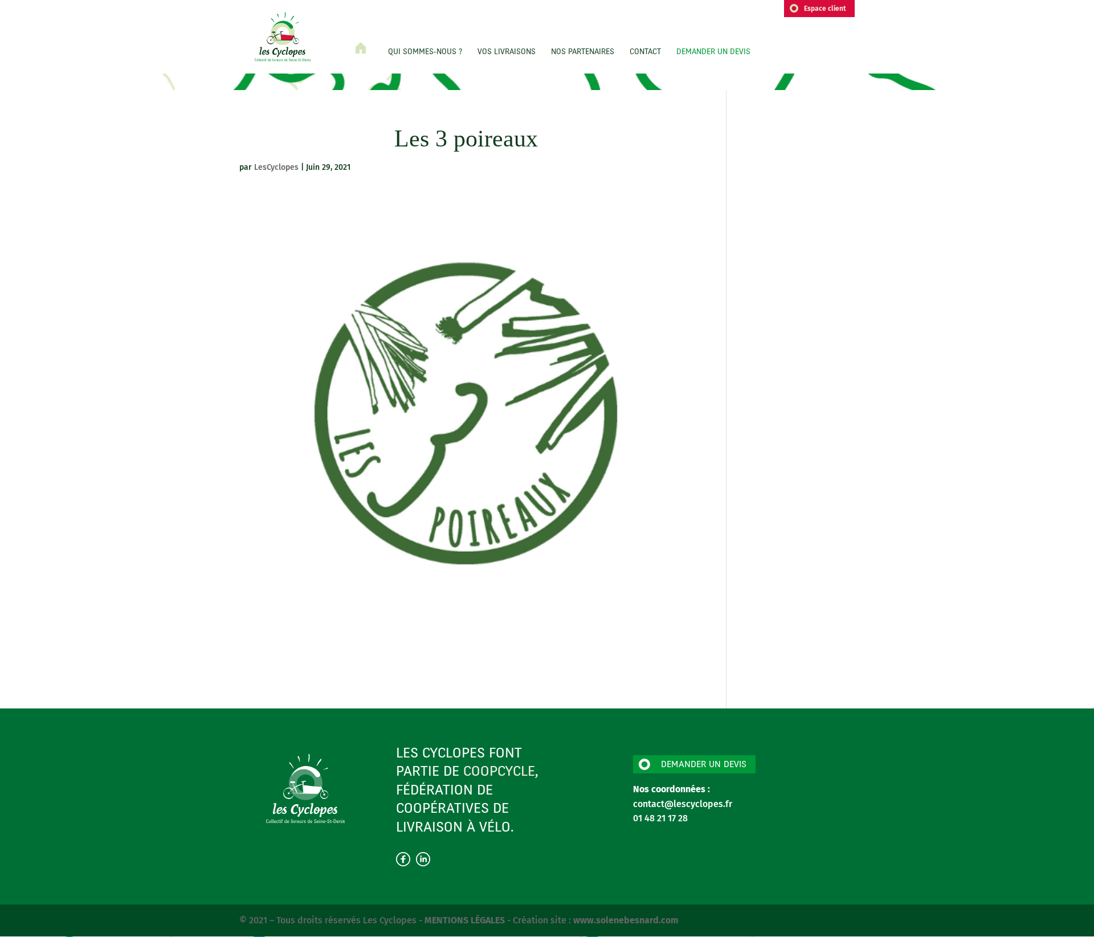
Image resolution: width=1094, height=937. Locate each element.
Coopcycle (499, 772)
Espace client (825, 9)
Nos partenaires (582, 52)
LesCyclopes (276, 167)
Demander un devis (713, 52)
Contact (645, 52)
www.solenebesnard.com (626, 920)
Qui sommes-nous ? (425, 52)
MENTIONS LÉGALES (465, 920)
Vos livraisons (506, 52)
